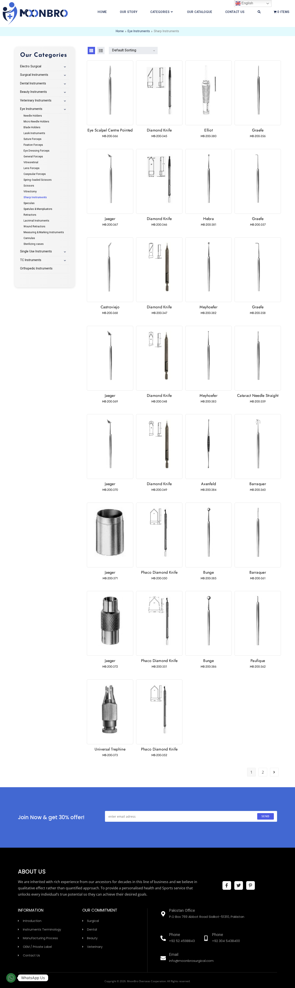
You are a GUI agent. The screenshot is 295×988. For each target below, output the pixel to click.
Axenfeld (208, 484)
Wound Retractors (34, 227)
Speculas (29, 203)
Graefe (258, 130)
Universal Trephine (110, 749)
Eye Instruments (139, 31)
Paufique (258, 660)
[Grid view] (91, 50)
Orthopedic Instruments (36, 268)
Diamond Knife (159, 130)
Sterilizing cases (34, 244)
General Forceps (33, 157)
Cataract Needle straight (257, 395)
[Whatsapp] (11, 978)
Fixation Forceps (33, 145)
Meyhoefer (208, 307)
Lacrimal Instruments (36, 221)
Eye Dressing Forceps (36, 151)
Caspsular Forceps (35, 174)
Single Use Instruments (36, 251)
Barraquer (257, 484)
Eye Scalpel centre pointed (110, 130)
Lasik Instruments (34, 133)
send (266, 816)
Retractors (30, 215)
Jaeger (110, 219)
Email (173, 955)
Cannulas (29, 238)
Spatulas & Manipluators (38, 209)
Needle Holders (33, 116)
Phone (174, 935)
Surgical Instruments (34, 75)
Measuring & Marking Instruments (44, 232)
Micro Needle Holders (36, 122)
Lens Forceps (32, 168)
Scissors (29, 186)
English (247, 3)
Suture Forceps (32, 139)
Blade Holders (32, 128)
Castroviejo (110, 307)
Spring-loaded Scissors (38, 180)
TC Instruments (30, 260)
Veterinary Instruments (35, 100)
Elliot (208, 130)
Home (120, 31)
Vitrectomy (30, 192)
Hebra (208, 219)
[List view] (101, 50)
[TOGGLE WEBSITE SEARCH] (259, 12)
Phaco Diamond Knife (159, 572)
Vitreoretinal (31, 163)
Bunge (208, 572)
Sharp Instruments (35, 198)
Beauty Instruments (33, 92)
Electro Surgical (30, 66)
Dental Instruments (33, 83)
